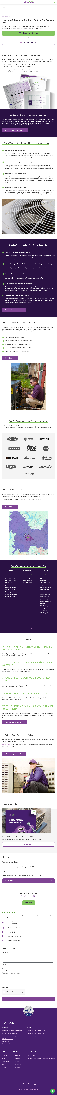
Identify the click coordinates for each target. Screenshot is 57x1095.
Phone (4, 964)
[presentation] (13, 992)
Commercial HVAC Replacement (36, 1033)
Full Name (5, 952)
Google (31, 628)
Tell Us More (5, 970)
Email (3, 958)
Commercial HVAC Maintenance (36, 1036)
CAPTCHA (5, 987)
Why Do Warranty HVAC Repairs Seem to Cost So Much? (18, 871)
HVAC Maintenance (7, 1039)
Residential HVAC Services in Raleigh (12, 1030)
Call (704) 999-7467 (7, 744)
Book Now (28, 903)
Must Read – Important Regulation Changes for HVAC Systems (19, 867)
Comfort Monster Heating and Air (28, 2)
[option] (11, 584)
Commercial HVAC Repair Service (36, 1030)
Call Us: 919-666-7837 (30, 42)
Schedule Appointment (30, 33)
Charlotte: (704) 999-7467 (14, 936)
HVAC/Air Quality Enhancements (7, 1042)
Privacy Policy (32, 1055)
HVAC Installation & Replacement (11, 1036)
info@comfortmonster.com (15, 940)
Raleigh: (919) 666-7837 (14, 932)
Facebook (38, 628)
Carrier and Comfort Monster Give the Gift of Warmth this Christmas (21, 875)
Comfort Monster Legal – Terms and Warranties (41, 1058)
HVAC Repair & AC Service (9, 1033)
